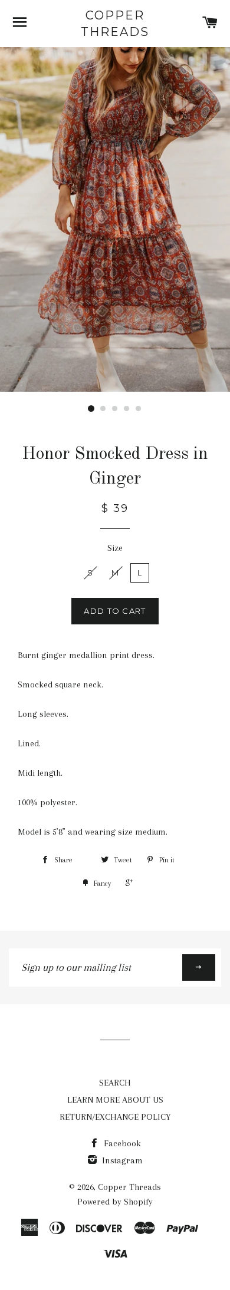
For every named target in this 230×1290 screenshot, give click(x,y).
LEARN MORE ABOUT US (115, 1099)
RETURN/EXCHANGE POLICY (115, 1117)
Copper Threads (115, 23)
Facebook (121, 1143)
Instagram (121, 1160)
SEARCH (115, 1082)
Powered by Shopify (115, 1201)
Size (115, 548)
